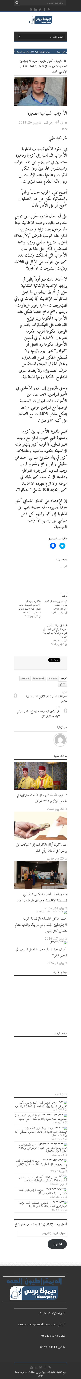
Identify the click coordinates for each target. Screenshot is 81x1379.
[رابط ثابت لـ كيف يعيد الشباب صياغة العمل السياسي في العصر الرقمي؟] (58, 941)
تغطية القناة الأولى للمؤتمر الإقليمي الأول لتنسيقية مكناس (46, 697)
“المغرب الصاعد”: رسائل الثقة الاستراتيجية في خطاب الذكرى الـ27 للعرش (41, 798)
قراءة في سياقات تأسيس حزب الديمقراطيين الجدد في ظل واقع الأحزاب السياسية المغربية (55, 631)
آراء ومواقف (51, 123)
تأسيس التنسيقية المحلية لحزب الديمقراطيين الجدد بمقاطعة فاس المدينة (43, 1204)
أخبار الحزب (46, 61)
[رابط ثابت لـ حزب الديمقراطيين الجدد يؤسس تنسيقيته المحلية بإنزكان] (56, 1188)
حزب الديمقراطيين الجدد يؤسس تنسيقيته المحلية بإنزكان (43, 1191)
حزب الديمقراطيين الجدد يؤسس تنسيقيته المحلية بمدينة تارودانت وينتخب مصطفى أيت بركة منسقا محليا (41, 1132)
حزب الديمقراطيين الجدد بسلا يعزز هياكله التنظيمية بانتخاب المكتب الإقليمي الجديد (41, 1164)
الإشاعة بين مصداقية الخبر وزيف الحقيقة (56, 603)
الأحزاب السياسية (38, 678)
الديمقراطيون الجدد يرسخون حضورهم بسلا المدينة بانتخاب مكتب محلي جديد (41, 1117)
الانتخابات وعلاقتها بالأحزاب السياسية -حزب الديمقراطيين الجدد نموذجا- (29, 605)
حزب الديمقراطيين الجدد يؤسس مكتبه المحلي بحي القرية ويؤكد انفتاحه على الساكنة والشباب (41, 1104)
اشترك (57, 1244)
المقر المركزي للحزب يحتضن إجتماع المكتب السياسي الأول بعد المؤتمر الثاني (38, 712)
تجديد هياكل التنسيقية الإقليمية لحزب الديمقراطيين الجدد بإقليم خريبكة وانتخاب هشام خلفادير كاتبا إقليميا (41, 925)
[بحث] (17, 3)
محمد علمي (62, 684)
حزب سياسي (25, 678)
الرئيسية (59, 61)
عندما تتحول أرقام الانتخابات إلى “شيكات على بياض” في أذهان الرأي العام (41, 848)
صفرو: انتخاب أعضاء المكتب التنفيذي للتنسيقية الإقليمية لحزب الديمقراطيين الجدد (42, 897)
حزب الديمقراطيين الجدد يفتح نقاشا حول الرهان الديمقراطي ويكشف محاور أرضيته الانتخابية (42, 1148)
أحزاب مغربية (53, 678)
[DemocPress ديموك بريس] (40, 24)
